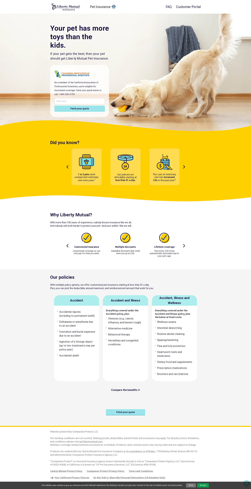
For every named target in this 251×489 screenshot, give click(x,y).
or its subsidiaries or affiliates (139, 451)
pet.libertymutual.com (91, 441)
